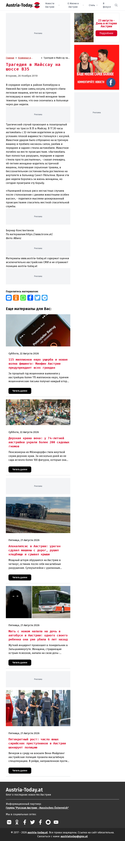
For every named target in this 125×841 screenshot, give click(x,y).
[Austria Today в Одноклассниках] (16, 822)
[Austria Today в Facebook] (24, 822)
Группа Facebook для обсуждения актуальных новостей (95, 48)
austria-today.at (38, 832)
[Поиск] (116, 5)
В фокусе (107, 5)
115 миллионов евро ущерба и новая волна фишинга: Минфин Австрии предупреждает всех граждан (34, 318)
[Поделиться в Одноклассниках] (16, 298)
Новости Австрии (49, 5)
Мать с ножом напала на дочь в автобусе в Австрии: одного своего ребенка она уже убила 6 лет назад (38, 589)
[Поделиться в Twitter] (37, 298)
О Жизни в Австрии (73, 5)
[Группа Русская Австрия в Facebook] (40, 822)
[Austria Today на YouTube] (56, 822)
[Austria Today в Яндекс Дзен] (48, 822)
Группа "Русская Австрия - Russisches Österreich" (37, 807)
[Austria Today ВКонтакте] (9, 822)
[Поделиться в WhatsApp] (23, 298)
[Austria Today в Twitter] (32, 822)
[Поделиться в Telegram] (45, 298)
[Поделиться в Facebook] (30, 298)
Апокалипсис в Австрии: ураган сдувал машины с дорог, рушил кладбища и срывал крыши (36, 500)
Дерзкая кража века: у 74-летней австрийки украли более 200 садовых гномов (37, 403)
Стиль (92, 5)
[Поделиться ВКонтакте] (9, 298)
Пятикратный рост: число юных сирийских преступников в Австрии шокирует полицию (38, 693)
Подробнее (106, 33)
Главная (10, 58)
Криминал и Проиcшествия (26, 58)
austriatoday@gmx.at (74, 836)
